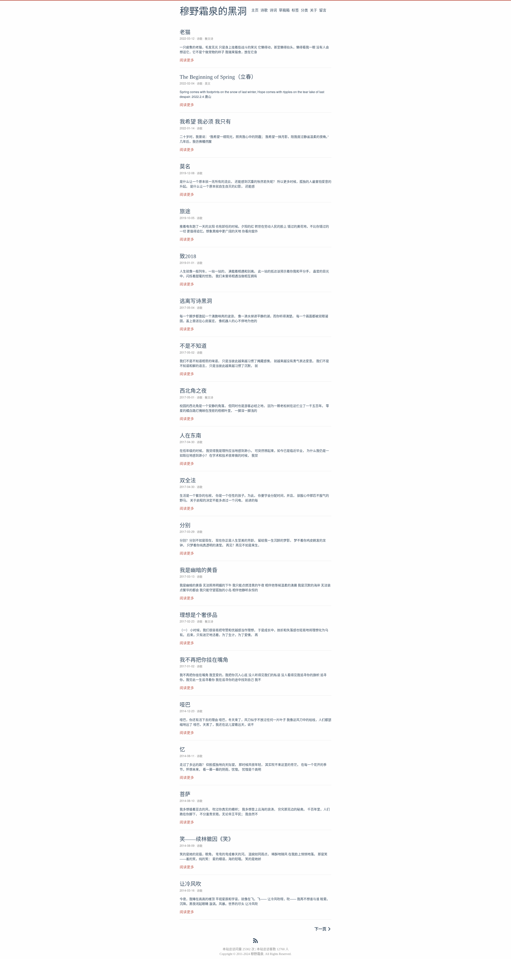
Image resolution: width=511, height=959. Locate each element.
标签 (295, 10)
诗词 (273, 10)
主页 (254, 10)
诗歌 (264, 10)
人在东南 (190, 436)
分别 (185, 525)
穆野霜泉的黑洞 (213, 12)
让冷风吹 (190, 884)
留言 (322, 10)
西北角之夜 (193, 391)
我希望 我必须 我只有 (205, 122)
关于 (313, 10)
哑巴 (185, 705)
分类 (304, 10)
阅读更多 (187, 60)
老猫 (185, 32)
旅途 (185, 211)
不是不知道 (193, 346)
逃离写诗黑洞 (196, 301)
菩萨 (185, 794)
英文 (207, 83)
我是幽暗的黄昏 (198, 570)
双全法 (188, 481)
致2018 (188, 256)
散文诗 (208, 38)
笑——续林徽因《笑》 (207, 839)
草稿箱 (284, 10)
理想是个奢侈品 (198, 615)
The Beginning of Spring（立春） (218, 77)
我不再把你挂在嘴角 (204, 660)
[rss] (255, 941)
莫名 (185, 167)
